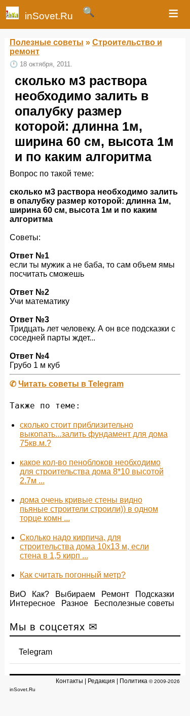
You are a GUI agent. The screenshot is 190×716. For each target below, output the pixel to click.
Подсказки (154, 594)
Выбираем (75, 594)
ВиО (18, 594)
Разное (74, 603)
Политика (133, 681)
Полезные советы (47, 42)
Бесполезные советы (134, 603)
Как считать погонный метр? (73, 575)
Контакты (69, 681)
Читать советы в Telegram (71, 384)
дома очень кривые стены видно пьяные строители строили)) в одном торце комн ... (89, 509)
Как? (40, 594)
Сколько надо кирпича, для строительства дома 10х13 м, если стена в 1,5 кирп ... (84, 546)
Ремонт (115, 594)
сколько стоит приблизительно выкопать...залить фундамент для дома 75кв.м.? (94, 434)
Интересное (32, 603)
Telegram (35, 652)
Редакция (101, 681)
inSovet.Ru (49, 16)
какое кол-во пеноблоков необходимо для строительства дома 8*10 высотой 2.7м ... (92, 471)
